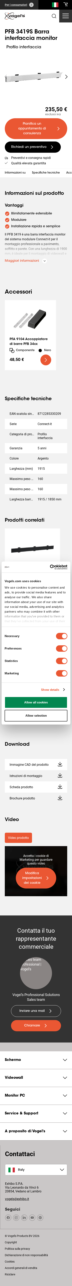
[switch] (61, 648)
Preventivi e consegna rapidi (31, 158)
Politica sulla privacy (17, 1248)
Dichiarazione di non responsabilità (26, 1255)
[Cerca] (55, 5)
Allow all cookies (36, 702)
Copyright (11, 1242)
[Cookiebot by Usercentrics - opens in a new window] (50, 567)
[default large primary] (45, 360)
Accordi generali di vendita (21, 1268)
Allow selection (36, 715)
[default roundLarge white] (66, 76)
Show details (50, 689)
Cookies (10, 1261)
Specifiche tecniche (46, 173)
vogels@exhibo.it (17, 1199)
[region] (36, 77)
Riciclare (10, 1274)
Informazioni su (15, 173)
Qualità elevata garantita (28, 163)
